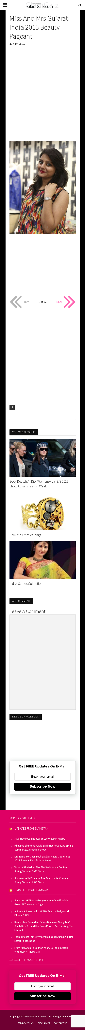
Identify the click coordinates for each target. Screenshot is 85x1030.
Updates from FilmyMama (31, 890)
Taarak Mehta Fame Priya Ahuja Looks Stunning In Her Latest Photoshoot (43, 939)
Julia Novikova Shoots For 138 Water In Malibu (39, 838)
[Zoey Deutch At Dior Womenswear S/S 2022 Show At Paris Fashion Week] (42, 458)
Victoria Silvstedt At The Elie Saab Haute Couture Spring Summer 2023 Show (41, 869)
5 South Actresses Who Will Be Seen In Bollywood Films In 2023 (41, 913)
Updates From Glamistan (31, 828)
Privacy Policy (26, 1023)
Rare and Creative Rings (25, 535)
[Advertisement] (42, 94)
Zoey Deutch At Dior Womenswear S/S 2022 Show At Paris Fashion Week (38, 483)
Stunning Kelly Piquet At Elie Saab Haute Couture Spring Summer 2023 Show (41, 880)
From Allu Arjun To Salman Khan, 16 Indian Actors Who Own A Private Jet (41, 950)
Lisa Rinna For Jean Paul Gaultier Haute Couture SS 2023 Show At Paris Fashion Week (42, 858)
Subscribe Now (42, 786)
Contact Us (60, 1023)
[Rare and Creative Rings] (42, 511)
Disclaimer (44, 1023)
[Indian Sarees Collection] (42, 560)
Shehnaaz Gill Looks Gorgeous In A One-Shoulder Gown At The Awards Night (41, 902)
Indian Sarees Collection (25, 583)
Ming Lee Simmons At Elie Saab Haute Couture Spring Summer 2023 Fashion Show (43, 847)
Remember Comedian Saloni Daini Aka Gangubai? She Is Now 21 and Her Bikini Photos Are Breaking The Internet (43, 926)
